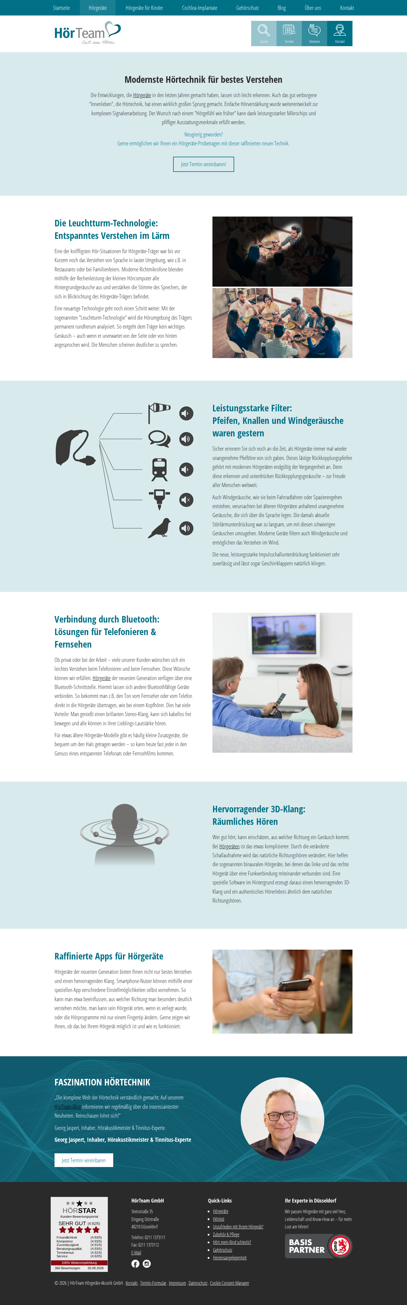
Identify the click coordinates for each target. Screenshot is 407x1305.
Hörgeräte (98, 8)
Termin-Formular (153, 1283)
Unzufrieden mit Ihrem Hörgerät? (238, 1226)
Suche (264, 41)
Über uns (313, 8)
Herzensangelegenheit (230, 1257)
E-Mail (136, 1252)
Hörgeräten (229, 846)
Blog (282, 8)
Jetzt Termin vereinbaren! (203, 164)
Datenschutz (198, 1283)
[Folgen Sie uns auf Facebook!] (135, 1264)
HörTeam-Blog (68, 1106)
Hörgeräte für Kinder (144, 8)
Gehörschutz (247, 8)
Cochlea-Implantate (199, 8)
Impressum (177, 1283)
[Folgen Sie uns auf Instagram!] (147, 1264)
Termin (289, 41)
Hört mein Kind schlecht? (232, 1242)
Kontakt (347, 8)
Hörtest (218, 1219)
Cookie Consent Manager (229, 1283)
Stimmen (314, 41)
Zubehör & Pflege (226, 1234)
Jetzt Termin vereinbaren (84, 1160)
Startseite (61, 8)
